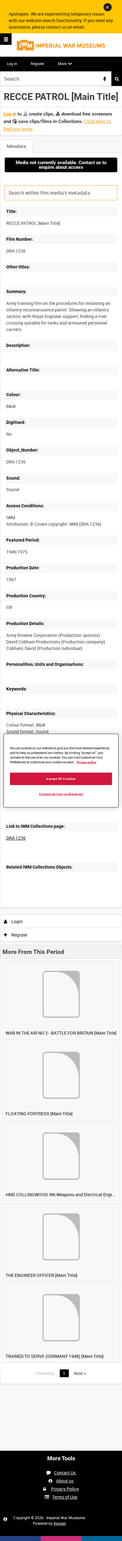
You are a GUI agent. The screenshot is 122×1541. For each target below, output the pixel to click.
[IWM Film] (61, 45)
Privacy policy (86, 762)
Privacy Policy (65, 1489)
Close (108, 7)
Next (80, 1373)
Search (116, 78)
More (62, 63)
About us (65, 1481)
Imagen (59, 1523)
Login (16, 921)
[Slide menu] (6, 39)
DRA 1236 (16, 838)
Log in (12, 63)
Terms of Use (64, 1497)
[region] (61, 770)
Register (37, 63)
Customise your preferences (61, 793)
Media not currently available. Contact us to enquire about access (61, 165)
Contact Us (65, 1473)
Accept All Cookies (61, 778)
